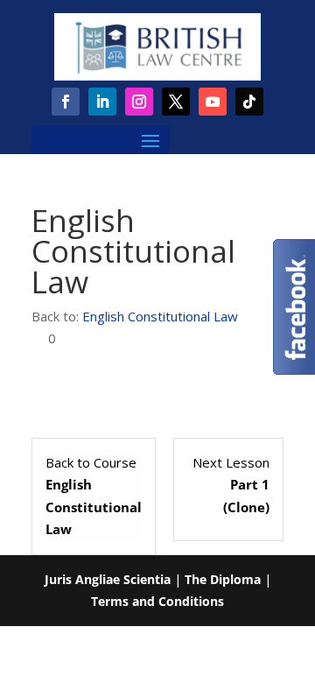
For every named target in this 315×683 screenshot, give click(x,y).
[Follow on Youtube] (213, 102)
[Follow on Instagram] (139, 102)
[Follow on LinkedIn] (102, 102)
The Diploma (223, 579)
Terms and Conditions (157, 601)
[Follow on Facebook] (66, 102)
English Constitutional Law (160, 316)
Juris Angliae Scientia (108, 579)
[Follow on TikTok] (249, 102)
